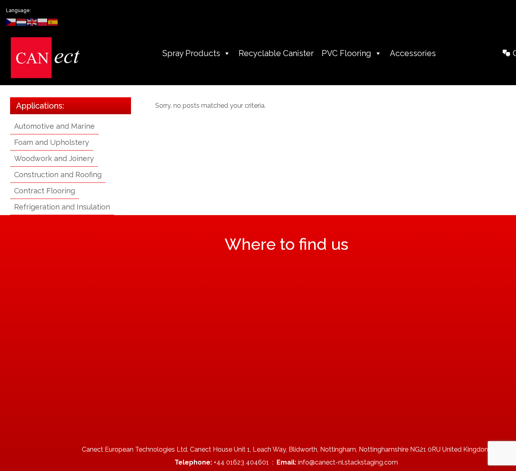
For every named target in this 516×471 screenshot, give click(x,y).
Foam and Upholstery (51, 142)
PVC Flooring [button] (346, 53)
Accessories (413, 53)
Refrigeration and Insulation (62, 207)
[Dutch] (22, 21)
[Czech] (11, 21)
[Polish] (42, 21)
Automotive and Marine (54, 126)
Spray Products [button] (191, 53)
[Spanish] (53, 21)
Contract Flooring (44, 190)
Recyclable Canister (276, 53)
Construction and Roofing (58, 174)
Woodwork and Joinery (54, 158)
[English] (32, 21)
